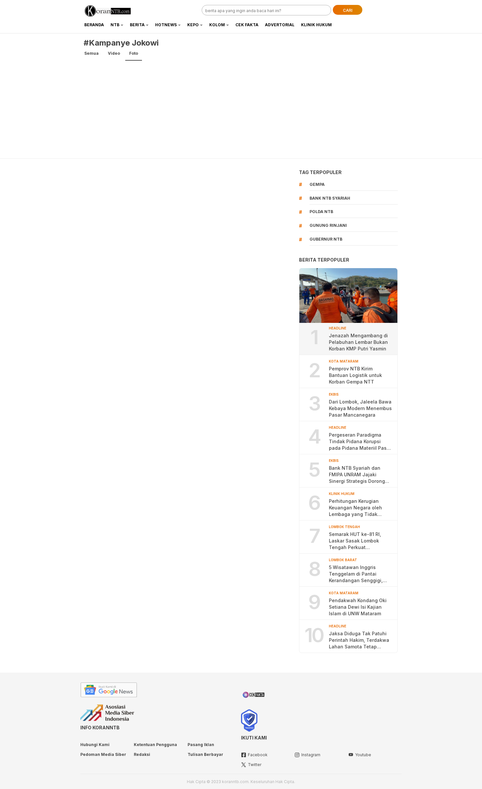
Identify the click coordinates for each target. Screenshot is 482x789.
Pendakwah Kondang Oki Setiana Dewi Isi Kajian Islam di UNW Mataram (358, 607)
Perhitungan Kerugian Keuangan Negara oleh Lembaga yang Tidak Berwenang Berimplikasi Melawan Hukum (356, 508)
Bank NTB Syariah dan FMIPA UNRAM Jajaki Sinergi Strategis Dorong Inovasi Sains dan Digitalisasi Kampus (357, 474)
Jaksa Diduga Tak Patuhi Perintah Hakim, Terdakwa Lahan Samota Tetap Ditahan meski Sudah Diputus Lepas (359, 640)
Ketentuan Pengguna (155, 744)
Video (114, 53)
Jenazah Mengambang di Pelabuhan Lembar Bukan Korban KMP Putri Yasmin (358, 342)
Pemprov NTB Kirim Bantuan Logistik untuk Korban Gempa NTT (355, 375)
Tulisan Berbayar (205, 754)
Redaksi (142, 754)
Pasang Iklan (201, 744)
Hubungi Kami (95, 744)
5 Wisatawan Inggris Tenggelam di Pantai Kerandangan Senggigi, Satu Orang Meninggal (356, 574)
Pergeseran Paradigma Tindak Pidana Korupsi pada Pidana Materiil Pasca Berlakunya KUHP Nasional (360, 441)
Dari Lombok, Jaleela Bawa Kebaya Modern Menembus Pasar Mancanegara (360, 408)
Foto (133, 53)
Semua (91, 53)
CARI (347, 10)
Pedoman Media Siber (103, 754)
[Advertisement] (241, 109)
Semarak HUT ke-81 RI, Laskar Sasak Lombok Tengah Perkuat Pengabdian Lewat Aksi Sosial (356, 541)
